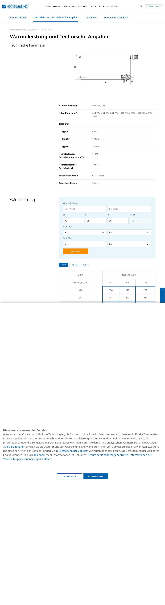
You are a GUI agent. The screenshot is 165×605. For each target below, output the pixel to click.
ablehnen (39, 455)
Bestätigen (75, 251)
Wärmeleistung (70, 203)
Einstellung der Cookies (73, 450)
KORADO (14, 29)
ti (108, 214)
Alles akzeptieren (14, 446)
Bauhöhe (67, 238)
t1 (64, 214)
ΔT (131, 214)
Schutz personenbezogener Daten (108, 455)
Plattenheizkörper (27, 29)
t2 (86, 214)
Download (93, 6)
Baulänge (67, 226)
